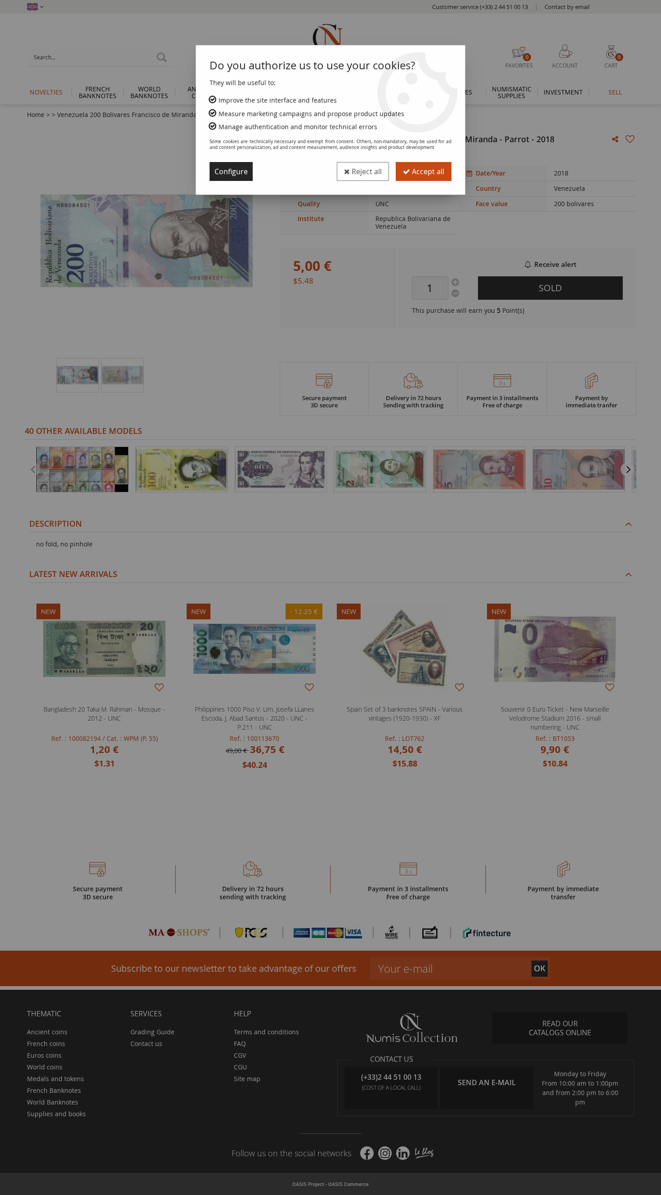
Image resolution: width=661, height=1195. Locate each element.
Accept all (427, 171)
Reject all (366, 171)
